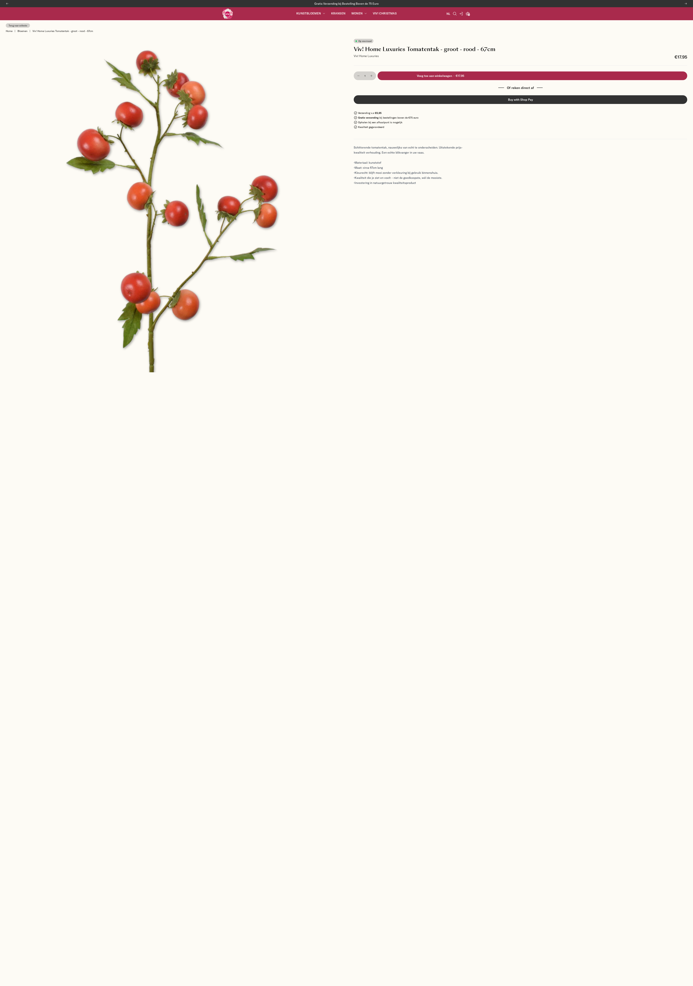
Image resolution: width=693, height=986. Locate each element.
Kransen (338, 13)
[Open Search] (455, 14)
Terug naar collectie (18, 25)
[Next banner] (685, 3)
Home (9, 30)
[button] (358, 75)
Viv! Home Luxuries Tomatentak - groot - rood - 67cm (62, 30)
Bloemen (22, 30)
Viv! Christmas (385, 13)
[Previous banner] (7, 3)
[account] (461, 14)
